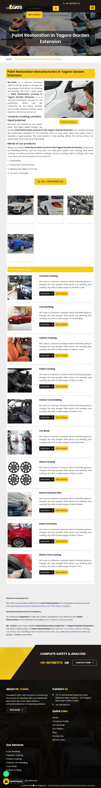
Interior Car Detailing (50, 399)
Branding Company (86, 785)
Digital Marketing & (70, 785)
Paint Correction (48, 523)
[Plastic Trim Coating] (20, 566)
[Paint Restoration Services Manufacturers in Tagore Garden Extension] (68, 99)
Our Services (58, 725)
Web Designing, (54, 785)
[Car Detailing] (20, 318)
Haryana (63, 619)
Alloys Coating (47, 461)
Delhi (70, 619)
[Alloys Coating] (20, 473)
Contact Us (57, 736)
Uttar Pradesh (51, 619)
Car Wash (44, 430)
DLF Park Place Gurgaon (58, 606)
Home (9, 59)
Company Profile (60, 721)
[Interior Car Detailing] (20, 411)
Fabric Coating (47, 368)
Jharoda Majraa (13, 606)
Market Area (58, 739)
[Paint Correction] (20, 535)
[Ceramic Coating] (20, 287)
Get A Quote (70, 122)
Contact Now (83, 662)
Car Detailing (46, 306)
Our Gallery (57, 728)
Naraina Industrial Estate (34, 606)
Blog (54, 732)
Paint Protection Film (50, 492)
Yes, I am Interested (52, 181)
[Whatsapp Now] (6, 774)
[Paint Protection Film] (20, 504)
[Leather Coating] (20, 349)
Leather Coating (48, 337)
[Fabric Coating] (20, 380)
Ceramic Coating (48, 276)
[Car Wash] (20, 442)
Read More (45, 293)
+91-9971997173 (72, 3)
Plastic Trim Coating (50, 554)
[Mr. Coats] (14, 7)
